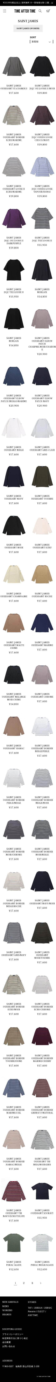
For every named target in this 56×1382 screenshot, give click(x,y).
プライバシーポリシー (12, 1334)
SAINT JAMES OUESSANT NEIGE (14, 449)
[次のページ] (40, 1283)
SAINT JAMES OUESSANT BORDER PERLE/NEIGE (14, 800)
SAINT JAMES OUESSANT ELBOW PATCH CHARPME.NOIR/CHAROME (42, 344)
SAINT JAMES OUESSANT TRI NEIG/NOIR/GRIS (42, 1161)
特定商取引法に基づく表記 (15, 1338)
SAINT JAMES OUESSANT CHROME (42, 695)
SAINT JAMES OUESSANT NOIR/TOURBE (42, 955)
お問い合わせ (8, 1346)
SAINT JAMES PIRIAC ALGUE (13, 1263)
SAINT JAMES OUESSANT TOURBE (42, 497)
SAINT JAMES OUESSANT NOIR (14, 546)
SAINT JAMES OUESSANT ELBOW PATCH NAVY (42, 398)
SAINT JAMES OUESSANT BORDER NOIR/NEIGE (42, 852)
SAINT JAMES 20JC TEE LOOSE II (42, 239)
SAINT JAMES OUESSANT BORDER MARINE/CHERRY (42, 1058)
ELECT (41, 1311)
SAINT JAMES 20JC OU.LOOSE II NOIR (42, 87)
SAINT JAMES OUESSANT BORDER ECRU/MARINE (14, 137)
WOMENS (7, 1310)
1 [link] (15, 1283)
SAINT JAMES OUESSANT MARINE (42, 644)
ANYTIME (33, 1315)
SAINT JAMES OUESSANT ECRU (42, 546)
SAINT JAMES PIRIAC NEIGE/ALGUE (42, 1263)
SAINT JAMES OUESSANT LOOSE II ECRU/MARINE (14, 189)
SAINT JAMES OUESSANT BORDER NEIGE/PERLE (42, 748)
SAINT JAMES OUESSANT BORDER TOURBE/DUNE (14, 1058)
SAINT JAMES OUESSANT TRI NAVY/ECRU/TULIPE (14, 1213)
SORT (33, 37)
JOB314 (38, 1308)
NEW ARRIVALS (10, 1302)
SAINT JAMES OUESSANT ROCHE (42, 595)
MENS (5, 1306)
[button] (4, 11)
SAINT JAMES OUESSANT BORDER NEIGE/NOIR (42, 800)
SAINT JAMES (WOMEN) (28, 28)
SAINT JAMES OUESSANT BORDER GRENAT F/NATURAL (42, 1110)
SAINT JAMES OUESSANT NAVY (13, 497)
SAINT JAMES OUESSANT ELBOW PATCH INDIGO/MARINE (14, 398)
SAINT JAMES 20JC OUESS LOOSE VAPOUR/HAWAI (42, 189)
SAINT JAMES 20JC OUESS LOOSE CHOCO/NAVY (42, 137)
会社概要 (6, 1342)
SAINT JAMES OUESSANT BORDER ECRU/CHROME (42, 1007)
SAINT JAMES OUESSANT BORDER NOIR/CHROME (14, 852)
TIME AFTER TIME (44, 1376)
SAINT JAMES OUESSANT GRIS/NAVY (14, 954)
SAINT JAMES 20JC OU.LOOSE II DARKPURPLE (13, 240)
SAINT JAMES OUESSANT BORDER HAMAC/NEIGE (14, 1161)
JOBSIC (48, 1308)
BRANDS (7, 1314)
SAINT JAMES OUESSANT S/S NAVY (42, 1212)
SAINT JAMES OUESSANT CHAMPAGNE (13, 595)
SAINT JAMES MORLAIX (42, 291)
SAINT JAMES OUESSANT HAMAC (13, 747)
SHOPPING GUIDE (12, 1329)
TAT (30, 1308)
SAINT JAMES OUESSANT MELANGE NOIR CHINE (14, 697)
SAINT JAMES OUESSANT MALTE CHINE (14, 645)
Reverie (31, 1311)
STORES (32, 1302)
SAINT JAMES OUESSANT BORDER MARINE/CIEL (14, 1110)
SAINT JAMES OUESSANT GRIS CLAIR (42, 449)
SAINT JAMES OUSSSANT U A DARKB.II (13, 87)
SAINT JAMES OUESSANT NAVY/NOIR (42, 902)
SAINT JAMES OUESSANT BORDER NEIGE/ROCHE (14, 903)
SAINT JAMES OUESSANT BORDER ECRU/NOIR (14, 1007)
